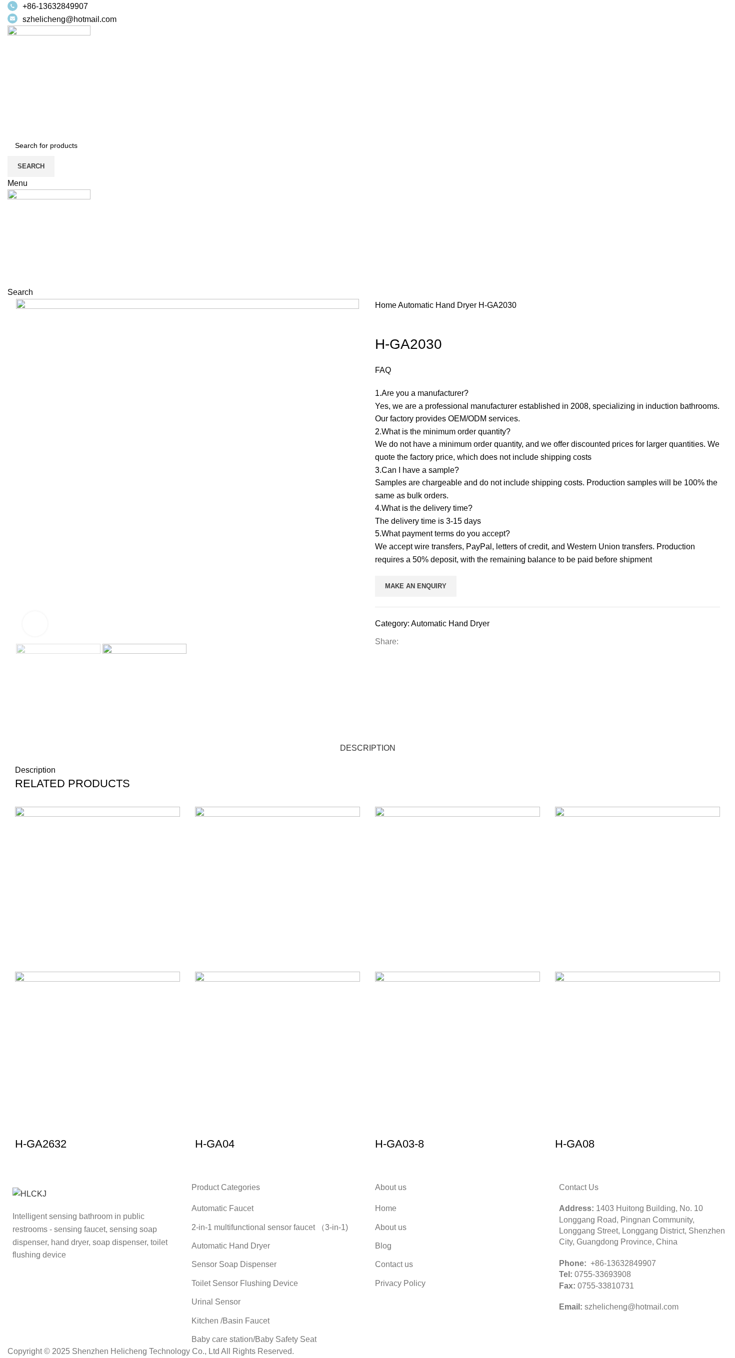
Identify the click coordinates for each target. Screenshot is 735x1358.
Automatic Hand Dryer (438, 305)
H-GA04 (214, 1144)
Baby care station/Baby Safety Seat (254, 1339)
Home (386, 305)
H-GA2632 (40, 1144)
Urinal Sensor (216, 1302)
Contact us (394, 1264)
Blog (383, 1246)
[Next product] (400, 319)
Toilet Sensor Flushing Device (245, 1283)
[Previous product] (380, 319)
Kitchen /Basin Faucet (231, 1321)
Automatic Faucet (223, 1208)
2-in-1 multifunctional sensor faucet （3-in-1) (270, 1227)
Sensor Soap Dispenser (234, 1264)
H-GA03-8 (399, 1144)
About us (390, 1227)
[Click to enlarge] (35, 623)
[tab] (368, 743)
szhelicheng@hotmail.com (69, 19)
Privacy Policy (400, 1283)
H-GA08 (574, 1144)
